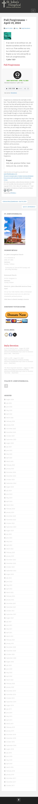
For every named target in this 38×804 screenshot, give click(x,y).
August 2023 (10, 530)
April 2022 (9, 589)
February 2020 (10, 683)
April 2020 (9, 676)
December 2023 (11, 516)
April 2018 (9, 764)
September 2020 (11, 658)
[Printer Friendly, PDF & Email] (8, 190)
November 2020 (11, 651)
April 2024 (9, 501)
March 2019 (9, 723)
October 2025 (10, 436)
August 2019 (10, 705)
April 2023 (9, 545)
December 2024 (11, 472)
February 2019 (10, 727)
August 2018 (10, 749)
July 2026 (9, 403)
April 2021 (9, 632)
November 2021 (11, 607)
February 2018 (10, 771)
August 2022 (10, 574)
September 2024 (11, 483)
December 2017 (11, 778)
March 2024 (9, 505)
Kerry (16, 28)
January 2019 (10, 731)
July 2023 (9, 534)
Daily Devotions (25, 28)
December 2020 (11, 647)
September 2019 (11, 702)
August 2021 (10, 618)
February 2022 (10, 596)
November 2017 (11, 782)
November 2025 (11, 432)
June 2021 (9, 625)
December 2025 (11, 428)
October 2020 (10, 654)
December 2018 (11, 734)
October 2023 (10, 523)
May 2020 (9, 672)
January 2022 (10, 600)
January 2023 (10, 556)
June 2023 (9, 538)
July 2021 (9, 621)
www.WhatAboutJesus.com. (10, 174)
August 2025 (10, 443)
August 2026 (10, 399)
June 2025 (9, 450)
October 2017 (10, 785)
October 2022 (10, 567)
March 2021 (9, 636)
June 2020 (9, 669)
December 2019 (11, 691)
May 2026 (9, 410)
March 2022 (9, 592)
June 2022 (9, 581)
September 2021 (11, 614)
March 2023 (9, 549)
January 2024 (10, 512)
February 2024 (10, 509)
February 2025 (10, 465)
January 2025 (10, 469)
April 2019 (9, 720)
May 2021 (9, 629)
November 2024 (11, 476)
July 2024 (9, 490)
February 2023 (10, 552)
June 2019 (9, 713)
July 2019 (9, 709)
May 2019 (9, 716)
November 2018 (11, 738)
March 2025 (9, 461)
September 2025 (11, 439)
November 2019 (11, 694)
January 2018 (10, 774)
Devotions (14, 93)
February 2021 (10, 640)
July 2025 (9, 447)
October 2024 (10, 479)
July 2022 (9, 578)
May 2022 (9, 585)
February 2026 (10, 421)
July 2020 (9, 665)
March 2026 (9, 418)
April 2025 (9, 458)
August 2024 (10, 487)
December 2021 (11, 603)
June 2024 (9, 494)
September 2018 (11, 745)
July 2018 (9, 753)
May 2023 (9, 541)
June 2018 (9, 756)
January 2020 (10, 687)
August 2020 (10, 662)
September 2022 (11, 570)
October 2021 (10, 611)
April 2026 (9, 414)
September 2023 (11, 527)
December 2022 (11, 560)
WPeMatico (13, 193)
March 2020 (9, 680)
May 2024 (9, 498)
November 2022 (11, 563)
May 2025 (9, 454)
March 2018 (9, 767)
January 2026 (10, 425)
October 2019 (10, 698)
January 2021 (10, 643)
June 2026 (9, 407)
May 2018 (9, 760)
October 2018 (10, 742)
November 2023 (11, 519)
